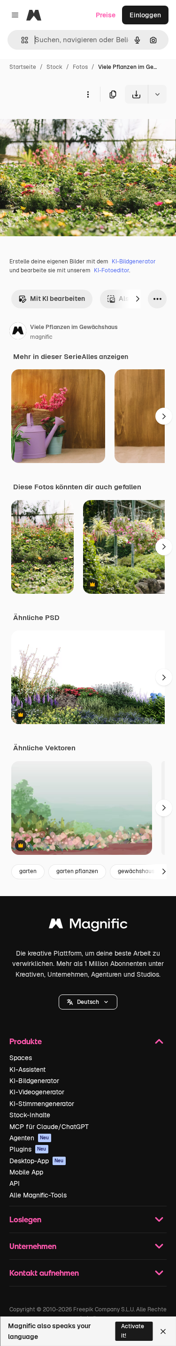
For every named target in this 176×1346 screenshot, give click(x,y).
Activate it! (132, 1331)
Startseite (22, 67)
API (14, 1183)
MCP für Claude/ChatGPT (49, 1126)
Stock (54, 67)
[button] (88, 1002)
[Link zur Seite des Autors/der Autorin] (17, 332)
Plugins (27, 1149)
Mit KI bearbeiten (57, 298)
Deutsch (88, 1002)
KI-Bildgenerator (134, 261)
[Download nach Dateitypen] (157, 94)
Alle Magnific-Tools (38, 1195)
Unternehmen (32, 1246)
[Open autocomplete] (21, 40)
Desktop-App (36, 1161)
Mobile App (26, 1172)
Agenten (29, 1138)
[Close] (163, 1331)
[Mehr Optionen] (87, 94)
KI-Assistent (27, 1069)
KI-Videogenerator (36, 1092)
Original (60, 125)
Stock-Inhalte (29, 1115)
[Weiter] (137, 299)
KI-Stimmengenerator (41, 1103)
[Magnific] (88, 926)
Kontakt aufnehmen (44, 1273)
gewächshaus (136, 871)
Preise (105, 15)
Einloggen (145, 15)
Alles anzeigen (105, 356)
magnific (41, 337)
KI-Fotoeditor (111, 270)
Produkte (25, 1041)
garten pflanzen (77, 871)
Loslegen (25, 1219)
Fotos (80, 67)
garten (28, 871)
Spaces (20, 1058)
